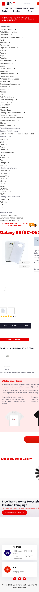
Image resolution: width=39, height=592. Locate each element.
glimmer (3, 181)
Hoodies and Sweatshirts (10, 37)
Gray (2, 144)
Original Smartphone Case (10, 19)
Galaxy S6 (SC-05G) (8, 21)
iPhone (3, 89)
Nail (1, 94)
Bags (2, 55)
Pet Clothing (5, 63)
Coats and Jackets (7, 74)
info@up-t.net (18, 572)
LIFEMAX (4, 191)
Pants (2, 40)
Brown (3, 147)
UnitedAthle (5, 176)
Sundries (3, 87)
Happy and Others (7, 76)
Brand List (4, 107)
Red (2, 160)
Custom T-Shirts (6, 134)
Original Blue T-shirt (8, 152)
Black (2, 142)
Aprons (3, 53)
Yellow (3, 157)
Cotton (3, 199)
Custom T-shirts (6, 29)
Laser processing (7, 100)
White (2, 139)
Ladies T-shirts (6, 68)
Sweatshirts (5, 45)
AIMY (2, 194)
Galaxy (30, 19)
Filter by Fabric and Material (11, 113)
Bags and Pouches (7, 48)
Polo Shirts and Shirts (8, 32)
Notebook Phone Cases (9, 79)
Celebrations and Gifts (9, 115)
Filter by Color (5, 110)
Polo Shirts (4, 35)
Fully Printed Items (7, 97)
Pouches (3, 58)
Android (23, 19)
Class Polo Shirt (6, 102)
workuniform (5, 105)
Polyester (4, 202)
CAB (2, 178)
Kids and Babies (6, 61)
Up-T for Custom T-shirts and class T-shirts (15, 17)
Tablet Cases (5, 81)
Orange (3, 163)
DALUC (3, 184)
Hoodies (3, 42)
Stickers (3, 123)
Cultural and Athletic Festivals (11, 118)
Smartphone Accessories (10, 84)
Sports (3, 66)
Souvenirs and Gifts (8, 120)
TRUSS (3, 186)
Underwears (5, 71)
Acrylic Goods (6, 126)
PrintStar (3, 171)
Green (2, 150)
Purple (2, 155)
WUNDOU (4, 189)
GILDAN (3, 173)
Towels (3, 50)
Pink (2, 165)
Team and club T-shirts (25, 134)
